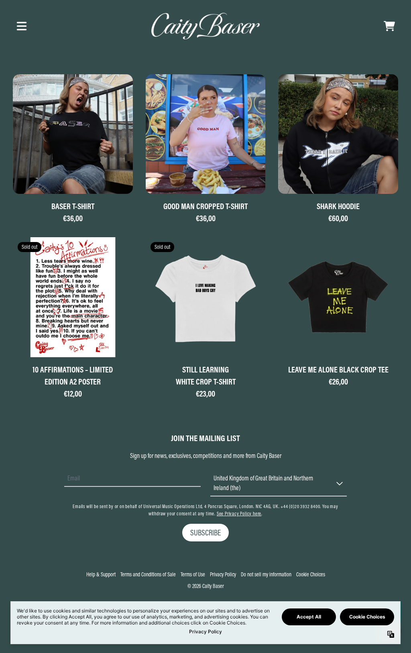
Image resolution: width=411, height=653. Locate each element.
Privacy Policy (223, 574)
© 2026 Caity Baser (205, 586)
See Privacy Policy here (239, 514)
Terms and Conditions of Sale (148, 574)
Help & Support (101, 574)
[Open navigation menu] (22, 26)
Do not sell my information (266, 574)
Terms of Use (193, 574)
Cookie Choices (310, 574)
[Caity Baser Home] (205, 26)
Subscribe (205, 532)
